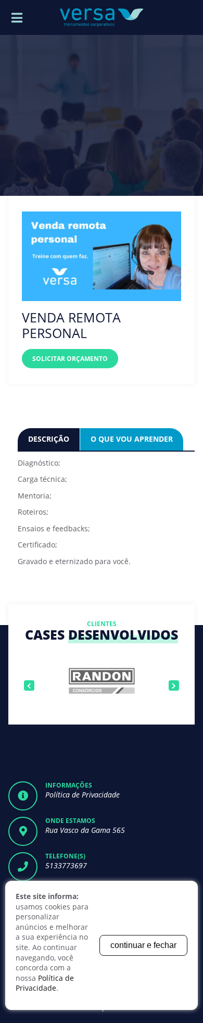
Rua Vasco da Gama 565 (85, 830)
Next (174, 685)
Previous (29, 685)
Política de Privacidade (82, 795)
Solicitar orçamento (70, 358)
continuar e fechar (143, 945)
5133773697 (66, 865)
